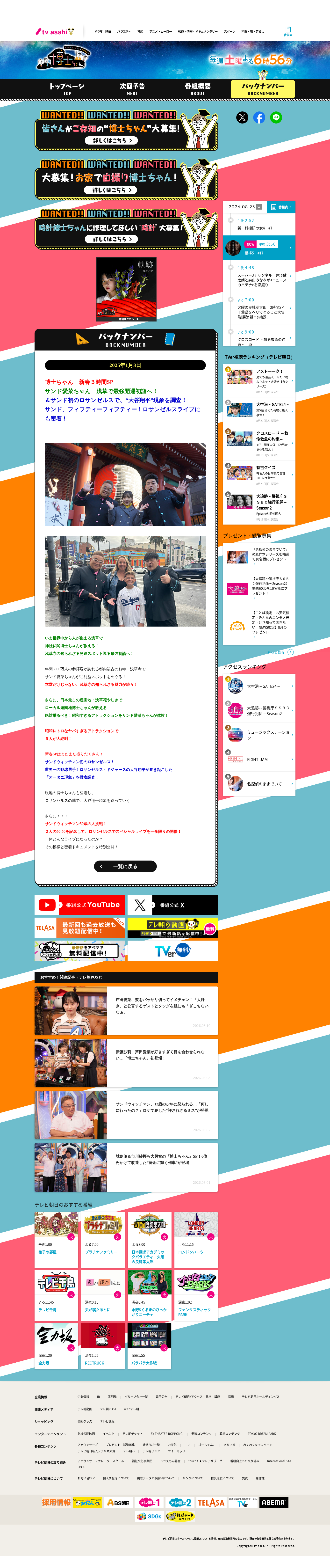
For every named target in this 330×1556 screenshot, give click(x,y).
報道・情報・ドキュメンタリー (198, 31)
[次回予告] (132, 89)
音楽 (140, 31)
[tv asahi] (56, 31)
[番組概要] (197, 89)
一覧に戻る (125, 866)
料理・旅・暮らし (252, 31)
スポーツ (229, 31)
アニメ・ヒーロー (160, 31)
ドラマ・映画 (102, 31)
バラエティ (124, 31)
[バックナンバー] (263, 89)
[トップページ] (67, 89)
